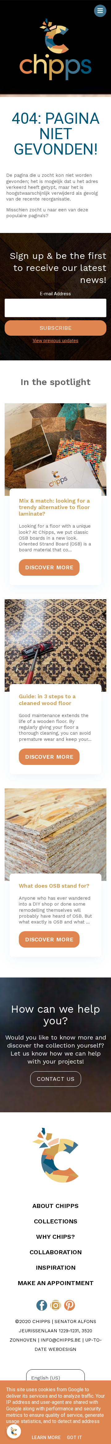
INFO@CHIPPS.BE (61, 1340)
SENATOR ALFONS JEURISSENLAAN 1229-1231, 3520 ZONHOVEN (53, 1331)
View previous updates (55, 340)
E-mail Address (55, 294)
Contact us (56, 1079)
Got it (74, 1437)
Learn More (46, 1437)
